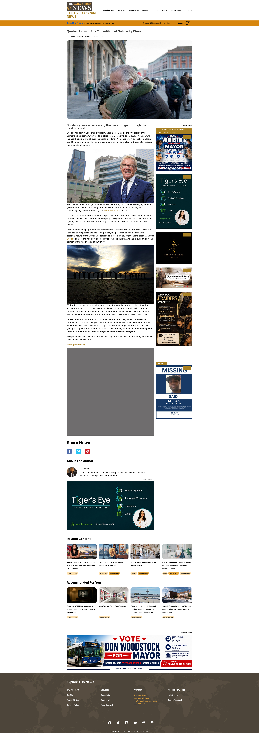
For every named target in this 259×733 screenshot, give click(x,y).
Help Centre (173, 695)
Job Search (105, 700)
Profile (70, 695)
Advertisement (107, 705)
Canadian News (108, 10)
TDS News (85, 468)
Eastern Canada (83, 36)
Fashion (134, 573)
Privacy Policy (73, 705)
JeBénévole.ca (111, 210)
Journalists (105, 695)
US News (121, 10)
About (164, 10)
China (165, 573)
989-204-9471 (139, 704)
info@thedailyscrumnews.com (145, 701)
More (188, 10)
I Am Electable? (177, 10)
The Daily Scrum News (81, 15)
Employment (103, 573)
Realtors (154, 10)
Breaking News (173, 573)
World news (134, 10)
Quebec (71, 239)
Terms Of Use (73, 700)
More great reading (76, 344)
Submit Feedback (175, 700)
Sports (145, 10)
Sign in (188, 23)
